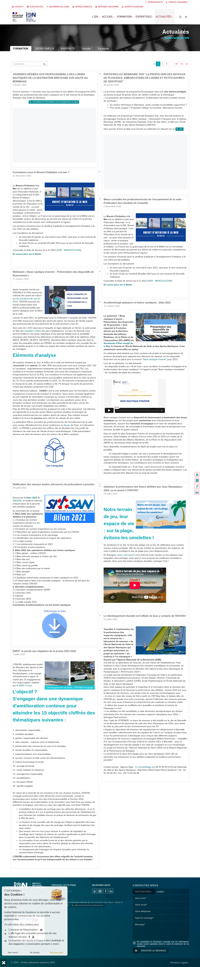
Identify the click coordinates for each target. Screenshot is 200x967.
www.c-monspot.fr (126, 555)
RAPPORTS (68, 48)
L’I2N (95, 16)
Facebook (103, 48)
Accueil (107, 16)
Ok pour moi (56, 952)
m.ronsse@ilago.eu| (145, 767)
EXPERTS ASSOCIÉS (134, 7)
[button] (3, 962)
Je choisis (35, 952)
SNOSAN (17, 500)
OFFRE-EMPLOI (44, 48)
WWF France (25, 685)
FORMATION (20, 48)
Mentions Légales (179, 962)
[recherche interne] (181, 17)
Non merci (13, 952)
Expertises (144, 16)
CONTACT (19, 7)
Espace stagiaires (178, 2)
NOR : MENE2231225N (68, 250)
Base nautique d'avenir (154, 359)
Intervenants (155, 2)
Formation (124, 16)
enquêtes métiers (33, 331)
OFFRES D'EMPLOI (83, 7)
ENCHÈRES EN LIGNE (59, 7)
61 (182, 64)
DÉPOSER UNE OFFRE (108, 7)
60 (176, 64)
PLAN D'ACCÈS (36, 7)
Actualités (163, 16)
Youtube (86, 48)
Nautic (67, 425)
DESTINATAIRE (143, 891)
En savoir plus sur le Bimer (27, 254)
